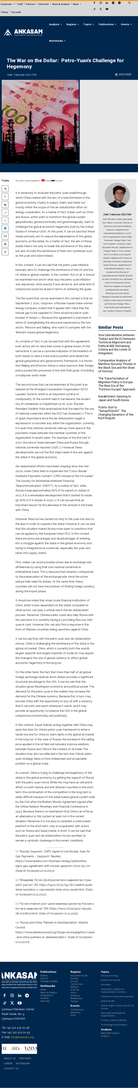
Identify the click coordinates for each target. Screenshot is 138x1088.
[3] (60, 447)
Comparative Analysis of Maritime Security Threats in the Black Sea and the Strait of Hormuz (117, 366)
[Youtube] (107, 9)
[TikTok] (94, 9)
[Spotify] (113, 3)
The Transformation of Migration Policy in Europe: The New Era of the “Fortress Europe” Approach (116, 384)
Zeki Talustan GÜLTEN (22, 74)
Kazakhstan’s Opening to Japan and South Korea (114, 398)
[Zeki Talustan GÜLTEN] (117, 195)
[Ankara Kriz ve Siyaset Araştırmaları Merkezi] (23, 32)
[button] (129, 3)
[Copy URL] (5, 252)
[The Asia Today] (19, 1049)
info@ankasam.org (22, 1037)
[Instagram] (100, 3)
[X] (100, 9)
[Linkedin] (107, 3)
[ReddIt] (5, 212)
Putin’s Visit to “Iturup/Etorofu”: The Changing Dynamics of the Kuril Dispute (115, 413)
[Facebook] (94, 3)
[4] (55, 500)
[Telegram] (119, 3)
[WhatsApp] (5, 220)
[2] (82, 413)
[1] (39, 317)
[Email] (5, 236)
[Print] (5, 244)
